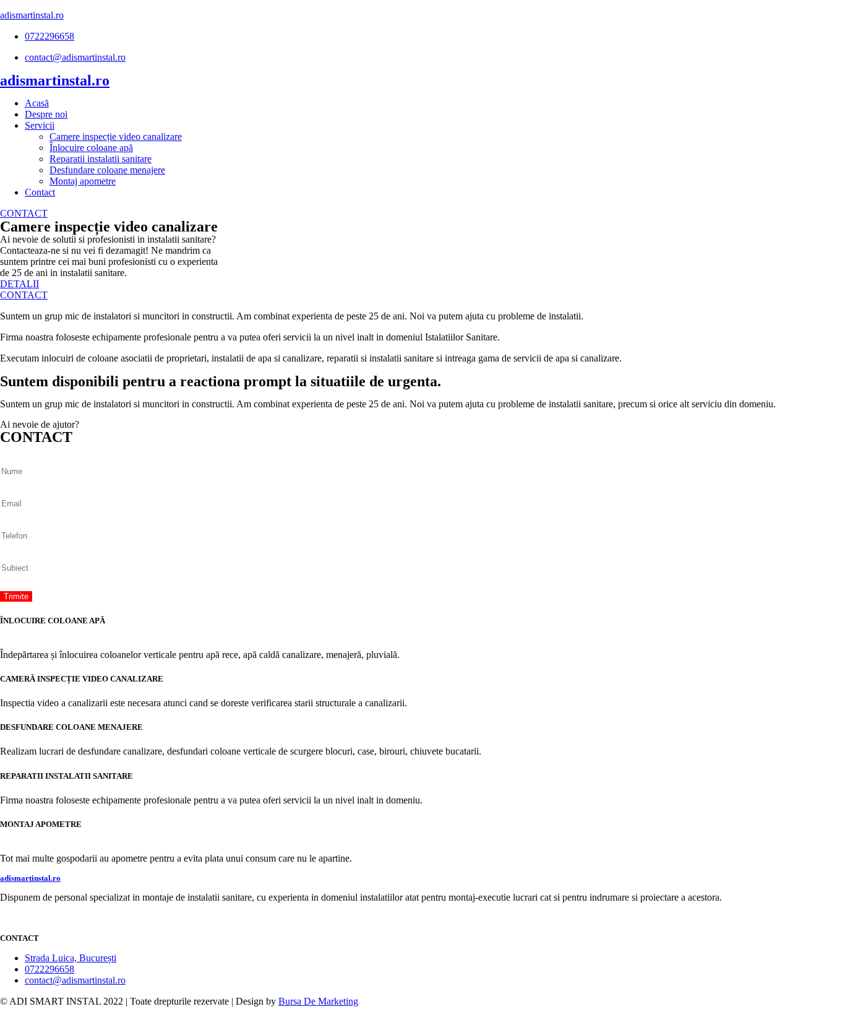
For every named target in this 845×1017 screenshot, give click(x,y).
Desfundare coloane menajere (107, 170)
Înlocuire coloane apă (91, 147)
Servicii (39, 125)
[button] (24, 213)
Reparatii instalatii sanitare (100, 159)
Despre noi (46, 114)
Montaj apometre (82, 181)
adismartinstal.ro (32, 15)
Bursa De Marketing (318, 1001)
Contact (40, 192)
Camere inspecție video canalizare (115, 136)
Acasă (37, 103)
